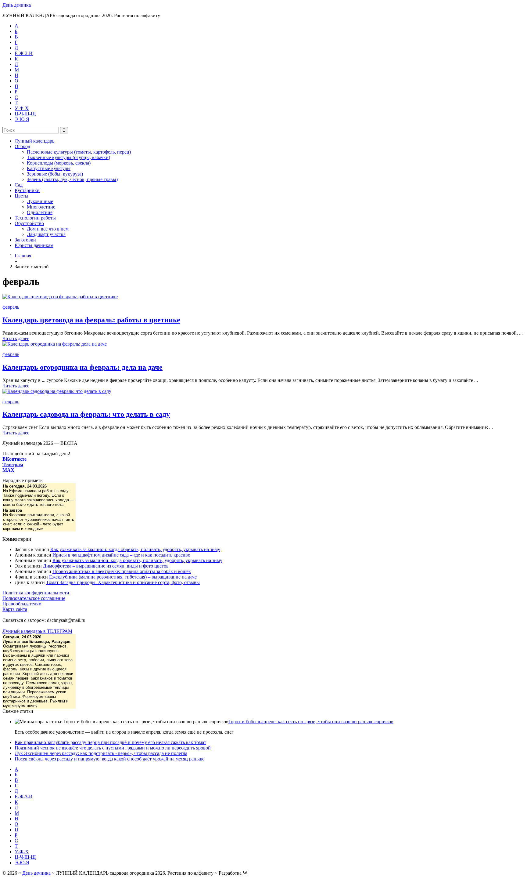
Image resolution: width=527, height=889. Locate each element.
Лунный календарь (34, 140)
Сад (19, 184)
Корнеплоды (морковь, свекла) (59, 162)
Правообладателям (21, 603)
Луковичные (40, 201)
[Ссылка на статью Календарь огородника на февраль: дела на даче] (54, 344)
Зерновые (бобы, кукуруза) (55, 173)
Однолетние (39, 212)
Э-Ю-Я (22, 119)
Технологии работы (35, 217)
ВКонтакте (14, 459)
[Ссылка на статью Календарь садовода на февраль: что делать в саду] (56, 391)
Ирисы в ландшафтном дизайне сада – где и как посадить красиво (121, 554)
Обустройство (29, 223)
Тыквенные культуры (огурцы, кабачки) (68, 157)
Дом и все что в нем (48, 228)
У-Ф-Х (22, 108)
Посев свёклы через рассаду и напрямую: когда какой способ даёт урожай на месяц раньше (109, 758)
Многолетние (41, 206)
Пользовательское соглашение (33, 598)
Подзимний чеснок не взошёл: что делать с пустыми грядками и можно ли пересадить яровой (113, 747)
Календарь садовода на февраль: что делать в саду (86, 414)
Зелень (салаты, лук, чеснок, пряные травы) (72, 179)
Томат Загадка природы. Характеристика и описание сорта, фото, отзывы (123, 582)
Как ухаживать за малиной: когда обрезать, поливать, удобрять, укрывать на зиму (135, 549)
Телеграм (12, 464)
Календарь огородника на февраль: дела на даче (82, 367)
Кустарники (27, 190)
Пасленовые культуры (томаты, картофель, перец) (79, 151)
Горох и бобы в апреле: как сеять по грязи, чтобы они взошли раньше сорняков (310, 721)
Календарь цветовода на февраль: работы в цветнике (91, 320)
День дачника (16, 5)
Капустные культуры (48, 168)
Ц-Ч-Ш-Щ (25, 113)
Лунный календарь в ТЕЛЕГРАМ (37, 631)
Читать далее (15, 338)
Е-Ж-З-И (24, 53)
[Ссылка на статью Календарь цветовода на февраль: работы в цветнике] (60, 296)
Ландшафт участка (46, 234)
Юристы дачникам (34, 245)
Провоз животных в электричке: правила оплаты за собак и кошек (121, 571)
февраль (10, 307)
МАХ (8, 470)
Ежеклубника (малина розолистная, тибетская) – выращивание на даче (123, 576)
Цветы (21, 195)
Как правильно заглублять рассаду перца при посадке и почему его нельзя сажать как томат (110, 742)
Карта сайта (14, 609)
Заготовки (25, 239)
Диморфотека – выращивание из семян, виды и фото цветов (106, 565)
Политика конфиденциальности (35, 592)
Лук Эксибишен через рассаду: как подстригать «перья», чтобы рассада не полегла (101, 753)
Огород (22, 146)
